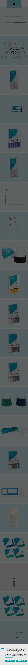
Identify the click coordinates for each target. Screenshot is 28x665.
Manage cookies (9, 657)
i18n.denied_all (21, 660)
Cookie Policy (8, 655)
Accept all (9, 660)
